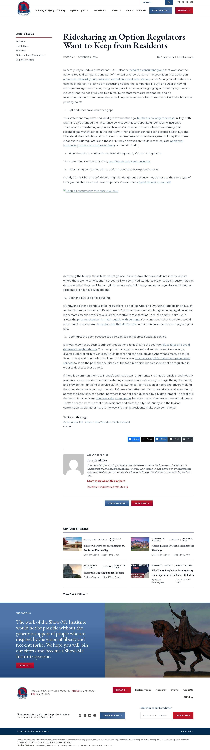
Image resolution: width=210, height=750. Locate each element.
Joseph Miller (167, 57)
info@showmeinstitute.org (60, 742)
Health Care (22, 46)
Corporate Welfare (25, 59)
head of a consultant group (146, 70)
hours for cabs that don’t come (117, 324)
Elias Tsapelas (93, 577)
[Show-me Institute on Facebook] (179, 2)
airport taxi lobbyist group (80, 79)
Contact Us (159, 10)
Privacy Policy (187, 731)
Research (99, 10)
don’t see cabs (105, 398)
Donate (183, 10)
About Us (141, 10)
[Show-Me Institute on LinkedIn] (187, 2)
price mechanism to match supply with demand (108, 319)
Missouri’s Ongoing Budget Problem (104, 572)
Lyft (81, 422)
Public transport (121, 422)
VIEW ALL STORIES (74, 594)
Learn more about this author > (106, 481)
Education (21, 41)
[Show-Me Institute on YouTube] (191, 2)
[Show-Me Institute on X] (183, 2)
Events (129, 10)
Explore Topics (78, 10)
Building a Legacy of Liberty (50, 10)
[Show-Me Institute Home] (23, 8)
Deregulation (70, 422)
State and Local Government (30, 55)
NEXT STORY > (142, 503)
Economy (21, 50)
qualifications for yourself (155, 182)
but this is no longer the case (155, 118)
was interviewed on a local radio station (124, 79)
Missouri (89, 422)
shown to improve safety (95, 145)
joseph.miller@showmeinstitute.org (107, 487)
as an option (123, 398)
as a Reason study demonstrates (129, 161)
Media (115, 10)
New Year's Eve (103, 422)
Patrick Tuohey (162, 555)
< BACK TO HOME (117, 503)
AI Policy (188, 697)
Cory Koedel (93, 555)
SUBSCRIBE (183, 715)
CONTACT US (111, 715)
